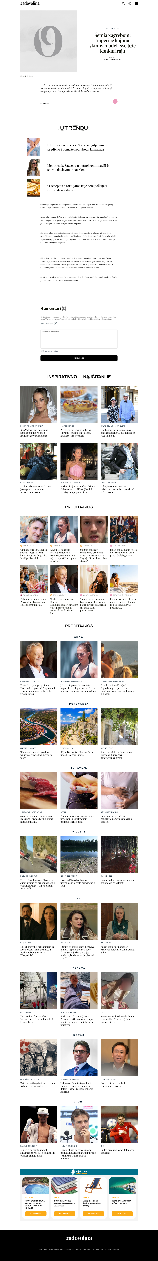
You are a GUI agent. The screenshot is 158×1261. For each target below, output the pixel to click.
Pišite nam (43, 1249)
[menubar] (130, 3)
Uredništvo (69, 1249)
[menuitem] (129, 3)
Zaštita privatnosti (83, 1249)
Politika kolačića (112, 1249)
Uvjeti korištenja (56, 1249)
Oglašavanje (98, 1249)
